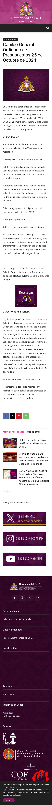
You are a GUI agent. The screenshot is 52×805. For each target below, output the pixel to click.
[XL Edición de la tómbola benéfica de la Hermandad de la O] (10, 443)
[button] (5, 28)
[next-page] (9, 491)
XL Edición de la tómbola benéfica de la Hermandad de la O (33, 443)
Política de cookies (11, 716)
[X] (12, 416)
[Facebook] (6, 416)
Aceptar (9, 800)
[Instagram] (22, 598)
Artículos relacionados (13, 432)
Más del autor (33, 432)
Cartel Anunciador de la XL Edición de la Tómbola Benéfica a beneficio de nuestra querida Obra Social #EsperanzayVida (34, 477)
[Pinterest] (19, 416)
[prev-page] (4, 491)
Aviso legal (8, 712)
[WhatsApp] (26, 416)
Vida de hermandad (10, 39)
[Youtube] (37, 598)
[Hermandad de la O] (26, 12)
